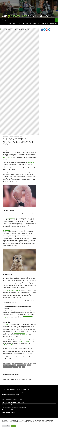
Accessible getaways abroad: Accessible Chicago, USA (14, 407)
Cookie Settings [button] (6, 425)
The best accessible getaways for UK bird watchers (13, 402)
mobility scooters (22, 365)
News (23, 23)
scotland (15, 366)
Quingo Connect (53, 23)
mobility (14, 365)
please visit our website (19, 333)
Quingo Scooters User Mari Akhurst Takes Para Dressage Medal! (17, 378)
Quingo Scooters (17, 136)
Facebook (6, 344)
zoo (23, 366)
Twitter (12, 344)
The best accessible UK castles (8, 404)
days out (27, 363)
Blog (14, 23)
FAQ (39, 23)
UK (19, 366)
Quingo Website (45, 23)
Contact (34, 23)
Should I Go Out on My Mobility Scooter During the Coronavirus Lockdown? (18, 392)
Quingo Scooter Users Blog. (24, 341)
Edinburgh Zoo (30, 162)
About (19, 23)
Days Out (11, 136)
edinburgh (33, 363)
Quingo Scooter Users (8, 20)
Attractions (5, 136)
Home (10, 23)
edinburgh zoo (7, 365)
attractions (20, 363)
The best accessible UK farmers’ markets (11, 409)
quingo (29, 365)
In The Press (28, 23)
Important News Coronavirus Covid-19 (10, 394)
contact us (25, 334)
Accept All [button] (13, 425)
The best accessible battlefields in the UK (11, 397)
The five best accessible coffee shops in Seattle (12, 399)
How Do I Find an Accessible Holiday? (11, 373)
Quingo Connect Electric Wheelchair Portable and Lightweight (15, 389)
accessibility (6, 363)
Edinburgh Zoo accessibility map (12, 290)
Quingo (4, 150)
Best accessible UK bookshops (8, 412)
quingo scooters (7, 366)
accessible (13, 363)
